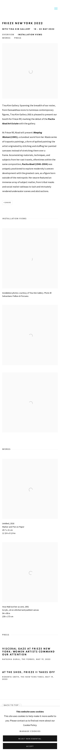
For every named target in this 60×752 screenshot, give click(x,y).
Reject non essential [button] (29, 738)
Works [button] (6, 38)
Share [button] (8, 202)
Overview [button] (8, 35)
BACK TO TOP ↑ (11, 705)
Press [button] (17, 38)
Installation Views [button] (30, 35)
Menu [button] (55, 9)
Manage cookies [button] (30, 731)
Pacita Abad (25, 9)
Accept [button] (30, 746)
